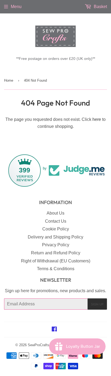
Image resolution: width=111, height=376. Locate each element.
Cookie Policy (55, 229)
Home (8, 80)
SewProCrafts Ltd (41, 345)
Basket (100, 6)
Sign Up (97, 304)
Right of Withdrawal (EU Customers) (55, 261)
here (96, 119)
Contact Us (55, 221)
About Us (55, 213)
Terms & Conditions (55, 268)
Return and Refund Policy (55, 253)
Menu (16, 6)
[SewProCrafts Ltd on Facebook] (54, 329)
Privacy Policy (55, 245)
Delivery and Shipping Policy (55, 237)
